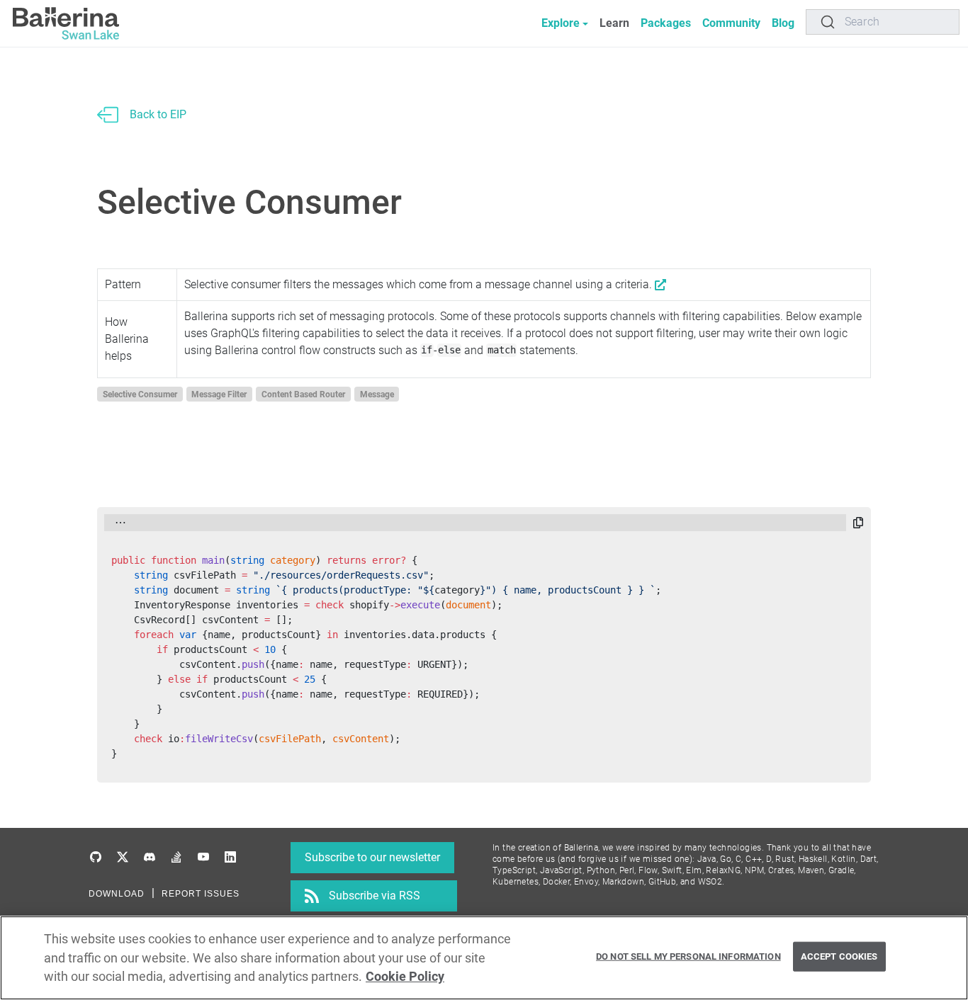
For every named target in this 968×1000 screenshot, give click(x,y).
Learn (614, 23)
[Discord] (149, 857)
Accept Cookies (839, 956)
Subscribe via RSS (374, 895)
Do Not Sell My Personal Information (688, 956)
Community (731, 23)
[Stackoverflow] (176, 857)
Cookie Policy (405, 977)
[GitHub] (95, 857)
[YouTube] (203, 857)
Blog (783, 23)
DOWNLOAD (117, 894)
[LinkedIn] (230, 857)
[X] (122, 857)
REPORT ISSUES (201, 894)
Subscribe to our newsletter (372, 857)
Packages (666, 23)
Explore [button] (560, 23)
